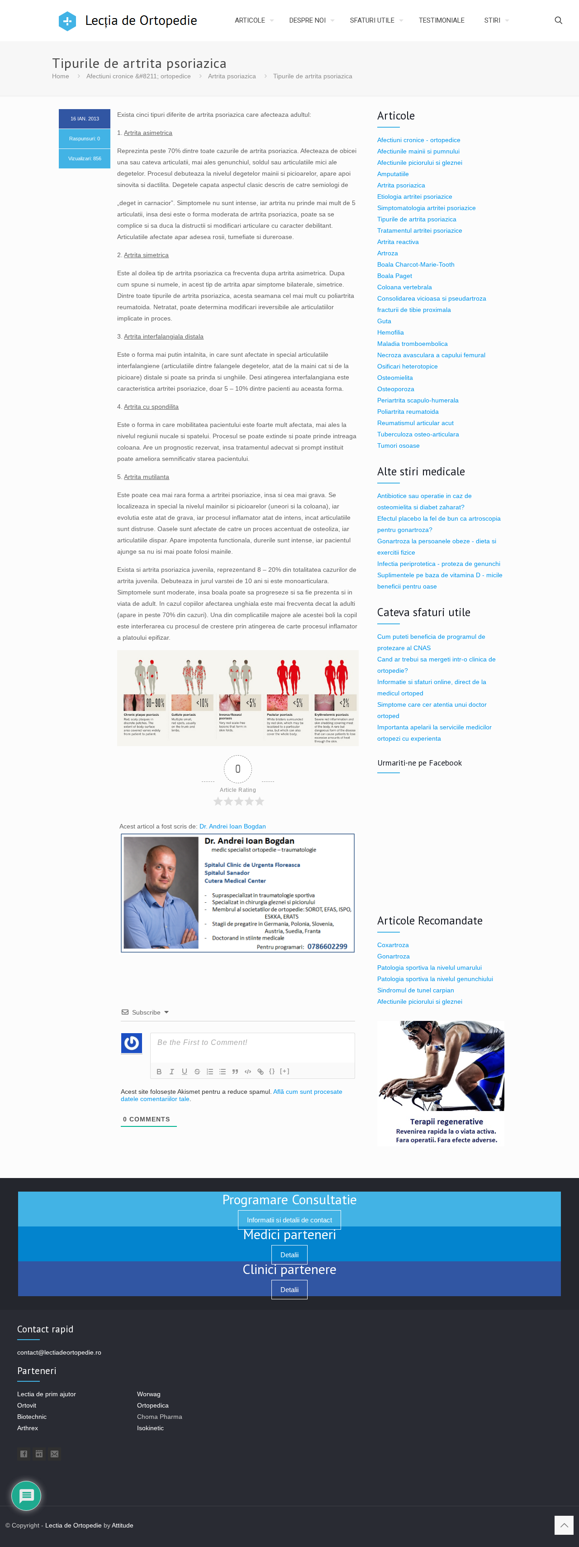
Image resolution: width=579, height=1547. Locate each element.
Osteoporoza (395, 389)
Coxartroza (393, 944)
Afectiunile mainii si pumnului (418, 151)
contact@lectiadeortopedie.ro (59, 1352)
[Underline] (184, 1071)
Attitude (122, 1525)
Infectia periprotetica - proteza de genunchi (438, 563)
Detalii (289, 1255)
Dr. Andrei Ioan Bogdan (232, 826)
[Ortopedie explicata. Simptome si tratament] (76, 20)
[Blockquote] (235, 1071)
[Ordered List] (210, 1071)
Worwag (149, 1394)
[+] (285, 1071)
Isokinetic (150, 1428)
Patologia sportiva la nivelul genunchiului (435, 978)
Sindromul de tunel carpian (415, 990)
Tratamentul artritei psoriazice (419, 230)
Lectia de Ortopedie (73, 1525)
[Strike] (197, 1071)
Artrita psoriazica (232, 76)
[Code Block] (248, 1071)
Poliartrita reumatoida (408, 411)
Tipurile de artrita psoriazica (416, 219)
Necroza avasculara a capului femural (431, 355)
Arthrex (27, 1428)
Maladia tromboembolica (412, 343)
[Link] (260, 1071)
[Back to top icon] (564, 1525)
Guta (384, 321)
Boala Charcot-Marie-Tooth (416, 264)
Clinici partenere (289, 1269)
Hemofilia (390, 332)
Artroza (387, 253)
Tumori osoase (398, 445)
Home (60, 76)
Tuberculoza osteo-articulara (418, 434)
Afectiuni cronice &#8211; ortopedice (138, 76)
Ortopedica (153, 1405)
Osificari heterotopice (407, 366)
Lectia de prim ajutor (46, 1394)
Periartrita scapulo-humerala (418, 400)
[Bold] (159, 1071)
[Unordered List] (222, 1071)
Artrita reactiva (398, 241)
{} (272, 1071)
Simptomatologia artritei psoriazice (426, 207)
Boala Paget (394, 275)
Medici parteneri (289, 1234)
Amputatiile (393, 173)
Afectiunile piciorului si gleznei (419, 162)
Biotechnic (32, 1416)
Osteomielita (395, 377)
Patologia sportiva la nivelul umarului (429, 967)
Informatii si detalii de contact (289, 1220)
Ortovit (26, 1405)
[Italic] (172, 1071)
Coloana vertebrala (404, 287)
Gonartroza (393, 956)
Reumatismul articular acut (415, 422)
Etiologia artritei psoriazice (414, 196)
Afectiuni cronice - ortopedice (418, 140)
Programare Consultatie (289, 1199)
